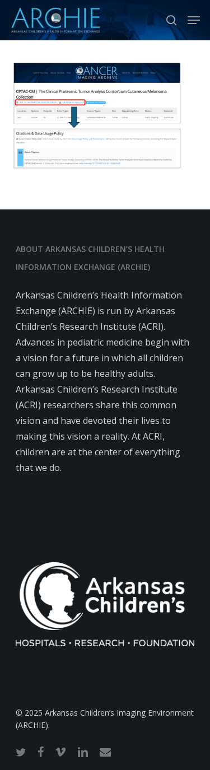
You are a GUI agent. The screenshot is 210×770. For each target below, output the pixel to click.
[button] (194, 20)
